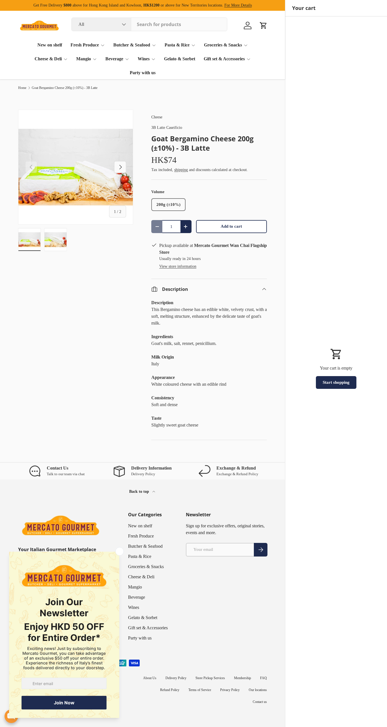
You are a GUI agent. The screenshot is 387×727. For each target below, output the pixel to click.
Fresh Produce (85, 44)
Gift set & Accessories (224, 58)
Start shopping (336, 382)
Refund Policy (169, 690)
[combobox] (149, 24)
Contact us (260, 702)
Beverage (114, 58)
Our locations (258, 690)
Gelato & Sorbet (179, 58)
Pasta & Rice (177, 44)
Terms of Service (199, 690)
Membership (242, 678)
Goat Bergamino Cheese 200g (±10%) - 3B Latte (64, 87)
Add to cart (231, 226)
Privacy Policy (230, 690)
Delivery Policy (175, 678)
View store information (177, 266)
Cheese (156, 117)
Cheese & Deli (48, 58)
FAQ (263, 678)
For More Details (238, 5)
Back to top (139, 491)
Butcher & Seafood (131, 44)
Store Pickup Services (210, 678)
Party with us (143, 72)
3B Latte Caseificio (166, 127)
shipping (181, 169)
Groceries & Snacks (223, 44)
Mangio (83, 58)
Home (22, 87)
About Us (149, 678)
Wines (144, 58)
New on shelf (49, 44)
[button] (263, 25)
